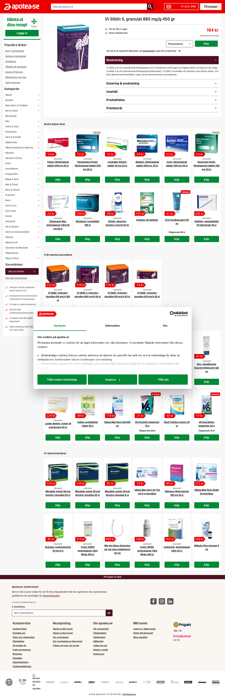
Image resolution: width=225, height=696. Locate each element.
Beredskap (11, 116)
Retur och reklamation (24, 637)
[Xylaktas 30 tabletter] (147, 203)
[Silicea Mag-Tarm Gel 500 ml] (117, 405)
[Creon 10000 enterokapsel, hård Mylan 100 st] (87, 528)
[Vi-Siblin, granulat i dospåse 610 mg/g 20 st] (147, 274)
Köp (206, 43)
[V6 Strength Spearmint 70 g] (147, 405)
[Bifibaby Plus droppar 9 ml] (206, 528)
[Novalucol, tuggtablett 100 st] (87, 203)
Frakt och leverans (22, 649)
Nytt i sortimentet (14, 51)
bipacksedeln (149, 51)
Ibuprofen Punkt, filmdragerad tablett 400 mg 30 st (207, 166)
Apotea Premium (14, 72)
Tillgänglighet (99, 633)
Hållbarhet (98, 641)
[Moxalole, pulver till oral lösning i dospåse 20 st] (87, 473)
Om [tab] (165, 325)
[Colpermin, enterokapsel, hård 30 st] (177, 528)
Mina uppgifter (140, 637)
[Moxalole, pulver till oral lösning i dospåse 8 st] (117, 473)
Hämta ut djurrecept (63, 633)
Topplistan (10, 61)
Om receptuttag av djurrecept (67, 641)
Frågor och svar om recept (66, 645)
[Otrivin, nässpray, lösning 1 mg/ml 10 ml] (117, 203)
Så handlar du (19, 645)
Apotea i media (100, 649)
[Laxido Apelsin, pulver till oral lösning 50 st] (58, 405)
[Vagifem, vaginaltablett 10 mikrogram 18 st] (206, 203)
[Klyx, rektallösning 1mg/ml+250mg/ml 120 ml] (206, 346)
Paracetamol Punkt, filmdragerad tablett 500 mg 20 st (88, 166)
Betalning (17, 654)
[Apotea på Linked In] (171, 601)
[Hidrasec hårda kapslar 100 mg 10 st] (177, 473)
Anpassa (110, 379)
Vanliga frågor (20, 628)
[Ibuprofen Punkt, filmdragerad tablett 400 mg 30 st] (206, 143)
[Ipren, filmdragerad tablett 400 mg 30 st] (177, 143)
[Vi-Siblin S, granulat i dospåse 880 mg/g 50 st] (87, 274)
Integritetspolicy (20, 662)
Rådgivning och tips (15, 77)
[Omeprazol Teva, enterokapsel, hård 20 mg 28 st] (58, 203)
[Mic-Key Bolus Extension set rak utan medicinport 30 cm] (117, 528)
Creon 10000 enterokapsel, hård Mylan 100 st (88, 551)
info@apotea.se (129, 694)
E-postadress (18, 606)
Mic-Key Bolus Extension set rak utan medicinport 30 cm (117, 549)
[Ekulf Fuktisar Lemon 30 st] (177, 405)
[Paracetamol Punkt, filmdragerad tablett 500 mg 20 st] (87, 143)
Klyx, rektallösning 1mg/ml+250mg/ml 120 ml (206, 368)
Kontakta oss (19, 633)
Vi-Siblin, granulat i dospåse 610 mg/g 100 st (58, 296)
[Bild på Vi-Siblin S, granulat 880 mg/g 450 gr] (73, 49)
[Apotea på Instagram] (163, 601)
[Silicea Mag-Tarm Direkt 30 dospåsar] (206, 473)
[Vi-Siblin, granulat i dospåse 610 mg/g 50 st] (117, 274)
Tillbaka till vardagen (16, 66)
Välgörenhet (11, 253)
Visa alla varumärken (16, 278)
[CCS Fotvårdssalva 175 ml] (177, 203)
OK (109, 613)
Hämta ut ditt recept (63, 628)
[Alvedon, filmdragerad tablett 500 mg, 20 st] (147, 143)
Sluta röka (10, 210)
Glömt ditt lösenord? (143, 633)
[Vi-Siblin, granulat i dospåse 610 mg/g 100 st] (58, 274)
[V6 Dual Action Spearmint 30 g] (206, 405)
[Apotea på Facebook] (154, 601)
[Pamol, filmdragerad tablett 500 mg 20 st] (58, 143)
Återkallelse (18, 641)
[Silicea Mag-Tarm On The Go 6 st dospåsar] (147, 473)
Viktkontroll (11, 242)
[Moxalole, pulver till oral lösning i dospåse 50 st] (58, 473)
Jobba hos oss (100, 645)
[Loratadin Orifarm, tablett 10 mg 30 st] (117, 143)
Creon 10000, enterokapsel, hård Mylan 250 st (147, 551)
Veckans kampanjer (15, 56)
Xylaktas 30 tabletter (147, 220)
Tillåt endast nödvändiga (62, 379)
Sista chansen (12, 82)
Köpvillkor (17, 658)
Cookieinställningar (22, 666)
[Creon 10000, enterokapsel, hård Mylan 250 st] (147, 528)
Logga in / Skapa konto (144, 628)
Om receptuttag (61, 637)
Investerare (98, 654)
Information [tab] (112, 325)
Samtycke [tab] (60, 325)
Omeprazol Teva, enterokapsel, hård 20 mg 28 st (57, 225)
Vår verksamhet (101, 628)
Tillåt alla (163, 379)
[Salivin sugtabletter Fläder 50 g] (87, 405)
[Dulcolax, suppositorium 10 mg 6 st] (58, 528)
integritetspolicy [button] (51, 595)
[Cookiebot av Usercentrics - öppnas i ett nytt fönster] (172, 314)
